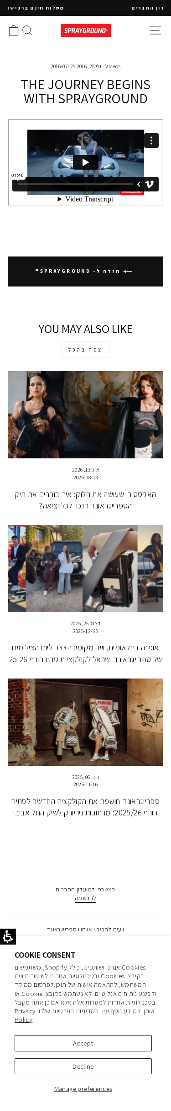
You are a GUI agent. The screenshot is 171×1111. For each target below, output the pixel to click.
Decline (83, 1066)
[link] (86, 30)
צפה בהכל (85, 349)
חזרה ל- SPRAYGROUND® (79, 271)
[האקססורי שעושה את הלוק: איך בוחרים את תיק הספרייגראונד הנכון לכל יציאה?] (85, 414)
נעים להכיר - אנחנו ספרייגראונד (85, 929)
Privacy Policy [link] (25, 1015)
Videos (112, 66)
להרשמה (85, 898)
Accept (83, 1043)
